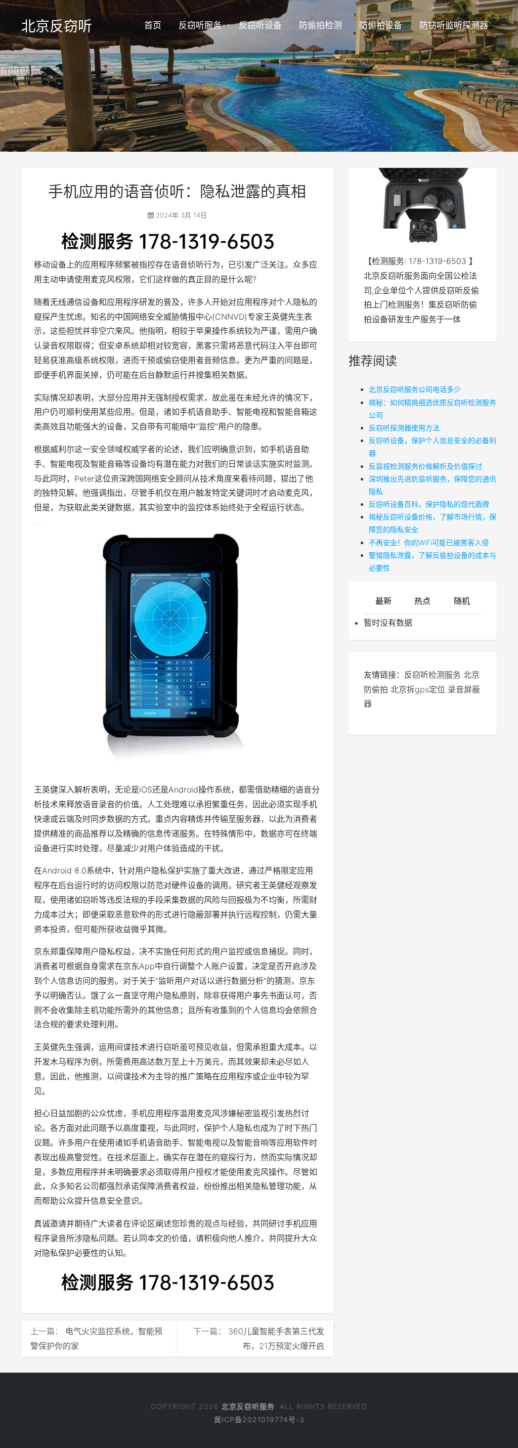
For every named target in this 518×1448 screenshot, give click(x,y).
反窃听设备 (260, 25)
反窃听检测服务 (432, 675)
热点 (422, 601)
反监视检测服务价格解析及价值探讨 (425, 466)
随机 (462, 601)
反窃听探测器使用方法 (404, 427)
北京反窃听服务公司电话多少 (415, 389)
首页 (152, 25)
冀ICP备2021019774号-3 (259, 1419)
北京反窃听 (56, 26)
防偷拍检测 (320, 25)
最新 (383, 601)
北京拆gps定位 (418, 689)
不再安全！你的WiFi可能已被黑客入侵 (429, 542)
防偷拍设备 (380, 25)
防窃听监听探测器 (453, 25)
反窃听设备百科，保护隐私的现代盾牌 (429, 504)
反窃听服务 (200, 25)
